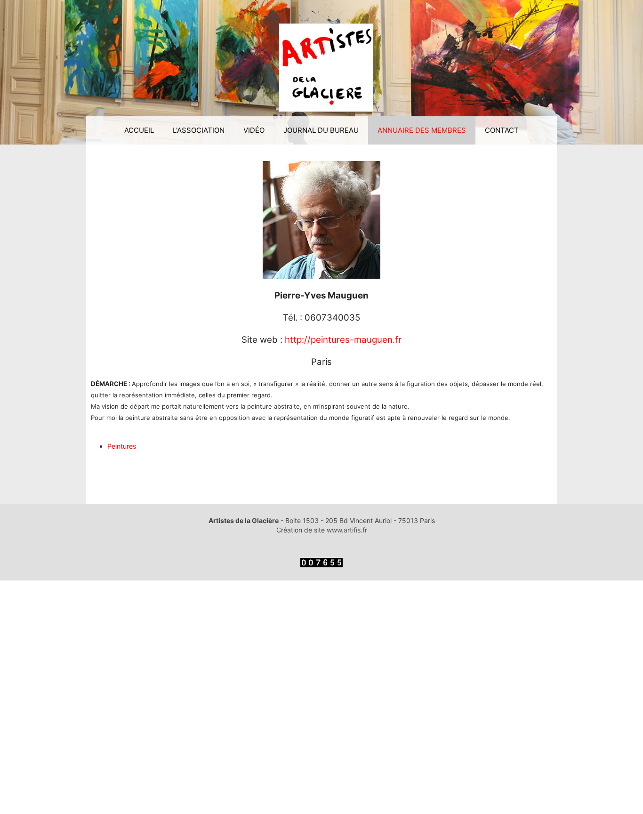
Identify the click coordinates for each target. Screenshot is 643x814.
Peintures (121, 446)
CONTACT (502, 130)
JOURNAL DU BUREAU (321, 130)
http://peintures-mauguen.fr (343, 339)
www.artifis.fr (347, 530)
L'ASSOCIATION (199, 130)
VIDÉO (254, 130)
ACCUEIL (139, 130)
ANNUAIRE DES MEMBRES (422, 130)
